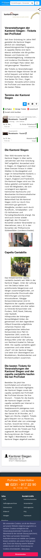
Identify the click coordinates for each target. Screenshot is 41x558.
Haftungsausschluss (10, 503)
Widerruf (6, 511)
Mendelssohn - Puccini (17, 119)
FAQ (25, 511)
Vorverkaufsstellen (30, 499)
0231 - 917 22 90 (22, 484)
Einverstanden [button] (20, 554)
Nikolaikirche (31, 138)
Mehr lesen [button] (25, 549)
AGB (4, 499)
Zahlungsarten (28, 507)
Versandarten (28, 503)
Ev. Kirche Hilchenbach (27, 124)
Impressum (27, 515)
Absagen (6, 515)
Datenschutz (7, 507)
